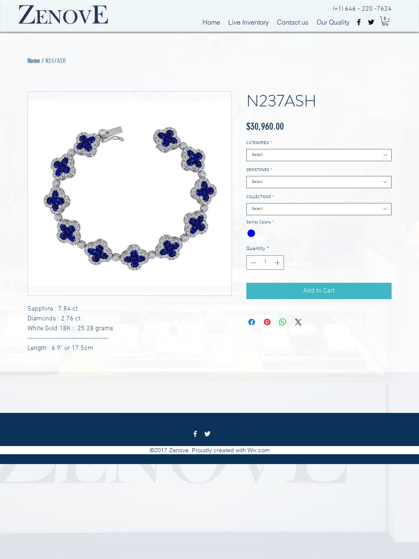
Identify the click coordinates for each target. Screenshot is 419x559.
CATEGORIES (259, 143)
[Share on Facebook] (252, 322)
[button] (385, 21)
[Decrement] (252, 263)
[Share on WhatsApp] (283, 322)
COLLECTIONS (260, 197)
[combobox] (319, 155)
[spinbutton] (265, 263)
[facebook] (359, 22)
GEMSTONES (259, 170)
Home (33, 61)
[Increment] (278, 263)
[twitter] (371, 22)
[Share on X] (298, 322)
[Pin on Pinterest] (267, 322)
